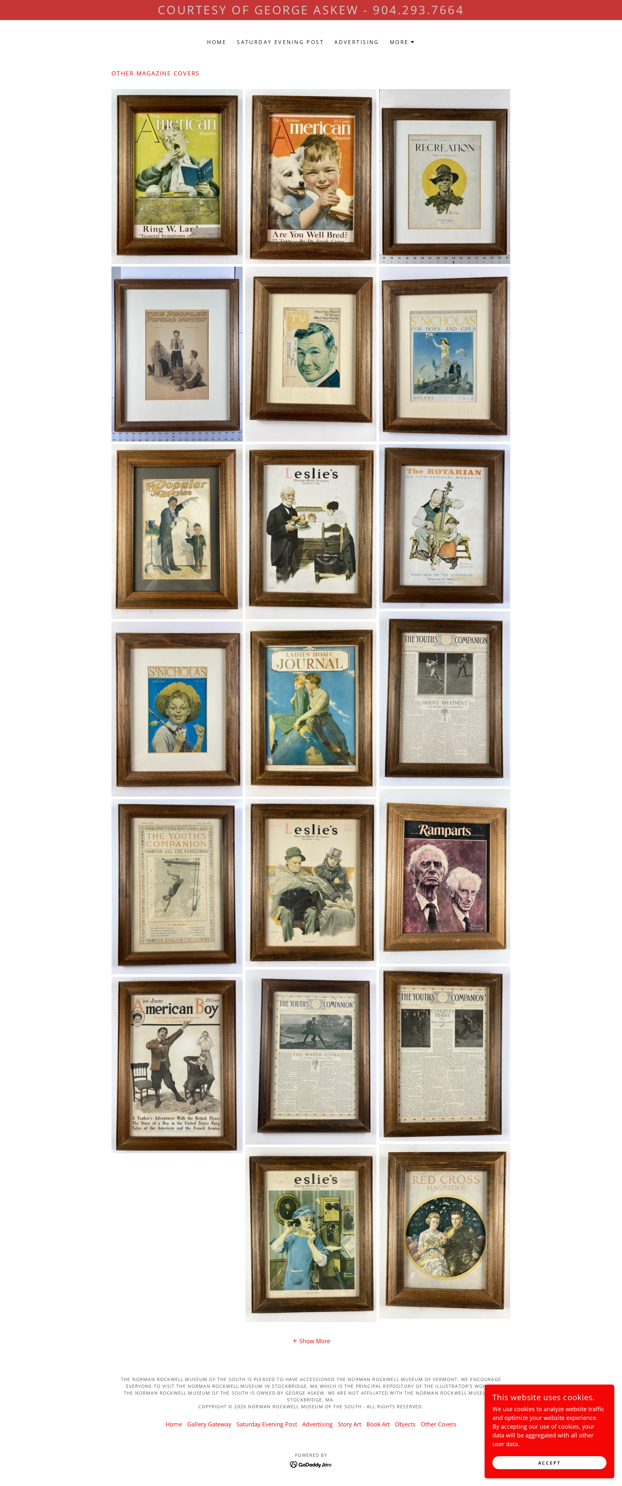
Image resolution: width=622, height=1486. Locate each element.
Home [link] (217, 42)
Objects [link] (405, 1424)
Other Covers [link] (438, 1424)
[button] (402, 42)
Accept (549, 1463)
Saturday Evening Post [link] (280, 42)
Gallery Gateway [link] (209, 1424)
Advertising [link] (356, 42)
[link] (311, 1464)
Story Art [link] (349, 1424)
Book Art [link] (378, 1424)
